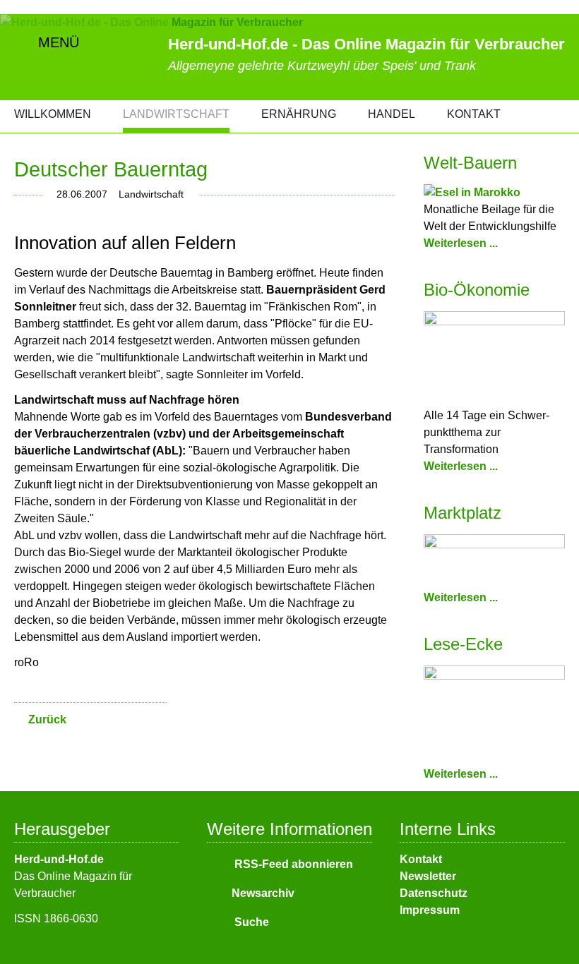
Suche (250, 922)
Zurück (47, 719)
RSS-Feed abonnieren (292, 864)
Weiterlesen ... (461, 243)
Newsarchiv (263, 893)
